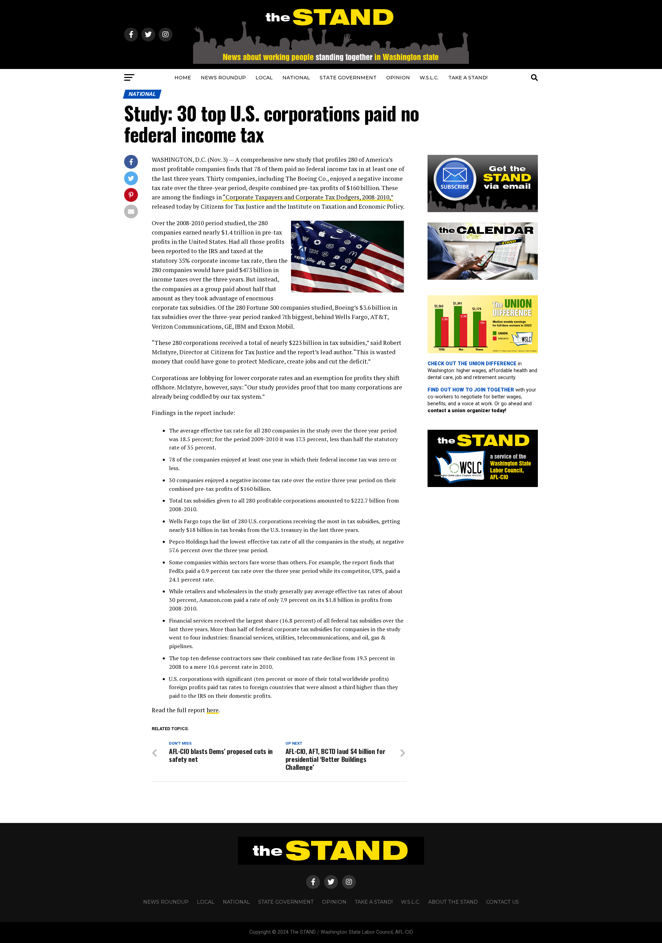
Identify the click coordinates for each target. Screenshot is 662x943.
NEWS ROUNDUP (223, 78)
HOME (182, 78)
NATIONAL (296, 78)
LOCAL (264, 78)
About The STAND (453, 902)
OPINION (398, 78)
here (213, 710)
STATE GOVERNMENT (348, 78)
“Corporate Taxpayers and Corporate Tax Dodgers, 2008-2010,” (308, 197)
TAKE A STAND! (468, 78)
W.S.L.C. (429, 78)
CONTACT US (502, 902)
